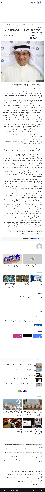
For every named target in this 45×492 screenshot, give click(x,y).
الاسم (40, 311)
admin (39, 35)
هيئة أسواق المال (38, 234)
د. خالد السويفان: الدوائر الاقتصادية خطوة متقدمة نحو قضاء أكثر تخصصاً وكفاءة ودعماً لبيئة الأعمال (20, 383)
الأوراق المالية (23, 231)
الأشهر (23, 360)
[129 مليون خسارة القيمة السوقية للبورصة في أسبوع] (12, 423)
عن (7, 490)
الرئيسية (40, 25)
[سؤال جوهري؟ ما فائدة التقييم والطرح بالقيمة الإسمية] (9, 278)
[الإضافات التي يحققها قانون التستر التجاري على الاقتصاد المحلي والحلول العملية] (39, 380)
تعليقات (8, 360)
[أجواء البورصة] (22, 278)
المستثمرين (30, 231)
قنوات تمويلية (15, 231)
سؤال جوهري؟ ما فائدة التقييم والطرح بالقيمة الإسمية (10, 285)
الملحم (31, 234)
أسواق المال (34, 25)
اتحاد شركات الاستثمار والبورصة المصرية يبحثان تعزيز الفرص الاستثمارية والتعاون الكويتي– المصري (20, 373)
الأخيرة (37, 360)
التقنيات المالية (24, 234)
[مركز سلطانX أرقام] (36, 278)
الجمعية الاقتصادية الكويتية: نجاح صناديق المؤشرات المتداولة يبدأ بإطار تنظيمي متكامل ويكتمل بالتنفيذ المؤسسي (33, 412)
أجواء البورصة (26, 283)
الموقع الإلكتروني (18, 316)
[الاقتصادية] (36, 2)
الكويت (9, 231)
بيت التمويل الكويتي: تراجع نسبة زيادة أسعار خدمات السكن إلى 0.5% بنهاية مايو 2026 (22, 369)
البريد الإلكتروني (38, 316)
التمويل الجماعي (38, 231)
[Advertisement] (22, 14)
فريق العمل (3, 490)
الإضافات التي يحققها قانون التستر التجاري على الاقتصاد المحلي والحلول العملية (23, 378)
